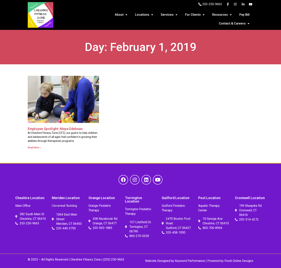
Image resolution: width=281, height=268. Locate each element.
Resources (220, 14)
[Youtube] (157, 180)
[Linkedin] (146, 180)
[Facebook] (123, 180)
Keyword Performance (189, 261)
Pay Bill (244, 14)
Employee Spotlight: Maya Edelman (55, 129)
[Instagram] (135, 180)
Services (167, 14)
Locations (142, 14)
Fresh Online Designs (238, 261)
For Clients (193, 14)
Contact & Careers (232, 23)
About (119, 14)
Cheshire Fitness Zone (85, 259)
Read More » (34, 147)
